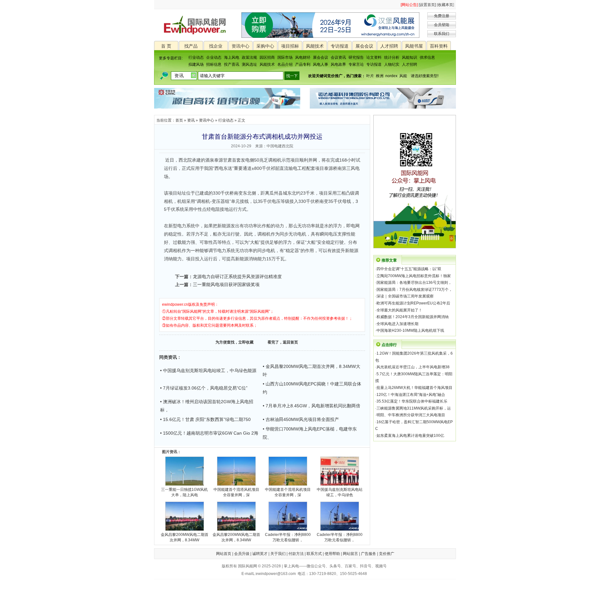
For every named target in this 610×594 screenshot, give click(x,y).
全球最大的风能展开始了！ (399, 310)
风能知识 (409, 57)
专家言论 (356, 64)
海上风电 (231, 57)
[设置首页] (427, 5)
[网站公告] (409, 5)
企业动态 (213, 57)
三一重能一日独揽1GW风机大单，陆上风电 (184, 492)
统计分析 (391, 57)
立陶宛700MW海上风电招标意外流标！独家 (413, 276)
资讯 (191, 120)
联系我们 (441, 33)
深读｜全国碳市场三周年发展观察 (405, 296)
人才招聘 (389, 46)
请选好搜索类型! (424, 76)
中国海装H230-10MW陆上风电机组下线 (410, 330)
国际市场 (285, 57)
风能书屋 (414, 46)
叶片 (370, 76)
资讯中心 (240, 46)
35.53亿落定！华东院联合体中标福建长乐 (411, 401)
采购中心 (265, 46)
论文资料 (374, 57)
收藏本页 (445, 5)
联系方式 (314, 553)
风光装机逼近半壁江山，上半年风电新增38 (413, 367)
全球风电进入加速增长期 (397, 324)
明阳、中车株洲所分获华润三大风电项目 (410, 415)
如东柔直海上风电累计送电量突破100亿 (410, 435)
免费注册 (441, 16)
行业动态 (196, 57)
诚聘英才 (260, 553)
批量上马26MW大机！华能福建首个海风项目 (414, 387)
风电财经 (302, 57)
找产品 (191, 46)
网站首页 (223, 553)
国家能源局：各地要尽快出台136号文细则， (414, 282)
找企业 (215, 46)
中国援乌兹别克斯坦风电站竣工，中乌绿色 (340, 492)
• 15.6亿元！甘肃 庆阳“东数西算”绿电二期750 (205, 419)
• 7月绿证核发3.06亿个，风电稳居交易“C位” (203, 387)
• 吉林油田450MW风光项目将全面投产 (301, 419)
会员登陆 (441, 25)
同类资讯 (168, 357)
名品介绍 (285, 64)
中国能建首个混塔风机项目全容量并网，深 (236, 492)
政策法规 (249, 57)
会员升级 (241, 553)
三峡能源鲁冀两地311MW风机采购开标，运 (413, 408)
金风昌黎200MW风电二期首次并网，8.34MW (184, 537)
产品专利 (302, 64)
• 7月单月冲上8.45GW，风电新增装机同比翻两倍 (311, 405)
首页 (179, 120)
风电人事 (320, 64)
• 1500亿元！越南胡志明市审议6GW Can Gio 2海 (209, 433)
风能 (403, 76)
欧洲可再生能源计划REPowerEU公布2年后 (413, 303)
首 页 (166, 46)
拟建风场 (196, 64)
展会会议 (364, 46)
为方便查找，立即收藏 (234, 342)
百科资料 (439, 46)
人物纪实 (391, 64)
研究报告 (356, 57)
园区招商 (267, 57)
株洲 (379, 76)
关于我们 (278, 553)
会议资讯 (338, 57)
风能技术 (315, 46)
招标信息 (213, 64)
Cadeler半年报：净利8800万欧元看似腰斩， (288, 537)
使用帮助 (332, 553)
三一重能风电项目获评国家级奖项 (226, 284)
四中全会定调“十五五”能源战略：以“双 (408, 269)
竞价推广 (386, 553)
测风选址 (249, 64)
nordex (391, 76)
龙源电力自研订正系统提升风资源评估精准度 (237, 276)
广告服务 (368, 553)
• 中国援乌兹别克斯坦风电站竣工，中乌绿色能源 (208, 370)
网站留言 (350, 553)
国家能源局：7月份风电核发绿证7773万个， (414, 289)
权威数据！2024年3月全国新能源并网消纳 (412, 317)
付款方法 (296, 553)
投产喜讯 (231, 64)
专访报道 (340, 46)
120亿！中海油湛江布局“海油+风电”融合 (410, 394)
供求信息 (427, 57)
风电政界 (338, 64)
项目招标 (290, 46)
